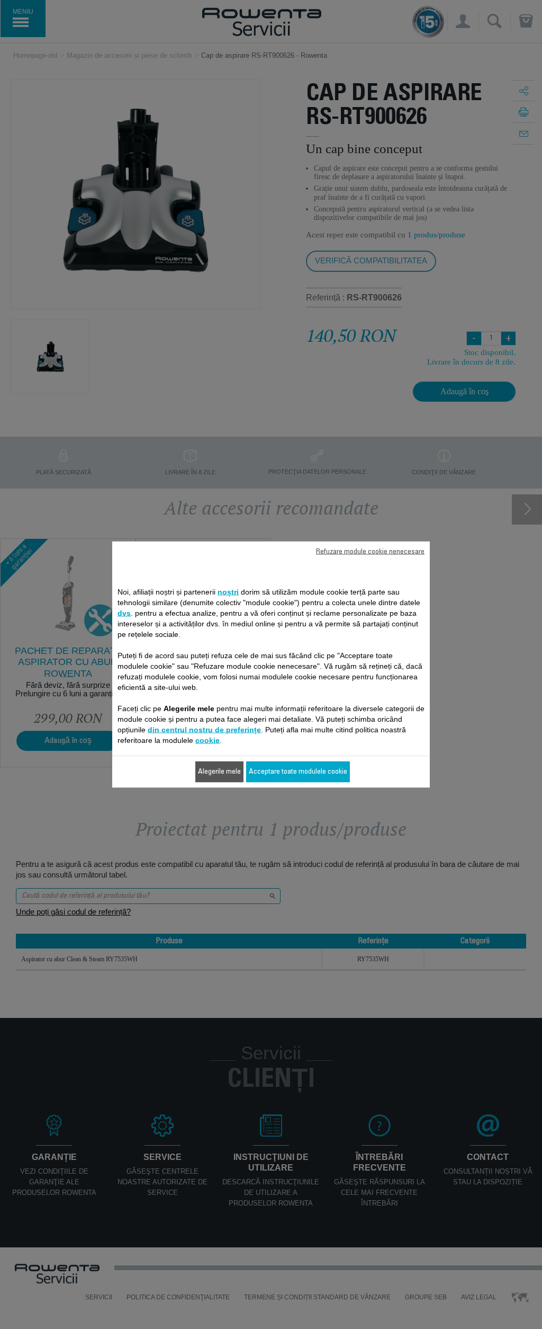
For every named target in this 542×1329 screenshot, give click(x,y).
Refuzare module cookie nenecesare (370, 552)
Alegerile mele (219, 772)
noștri (228, 592)
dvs (124, 613)
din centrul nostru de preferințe (204, 729)
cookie (207, 740)
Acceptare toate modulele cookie (298, 772)
